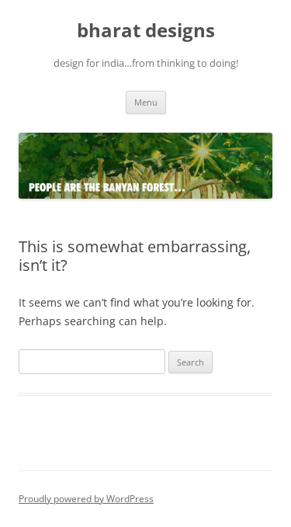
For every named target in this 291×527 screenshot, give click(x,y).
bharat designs (146, 31)
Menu (146, 102)
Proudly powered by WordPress (86, 498)
